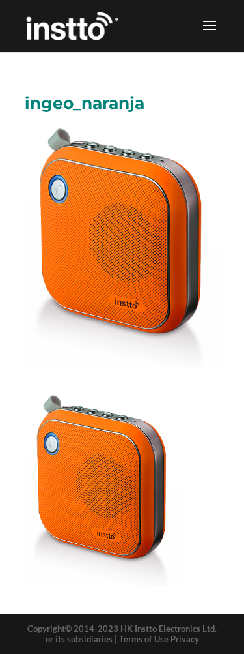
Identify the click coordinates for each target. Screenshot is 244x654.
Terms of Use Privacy (159, 639)
